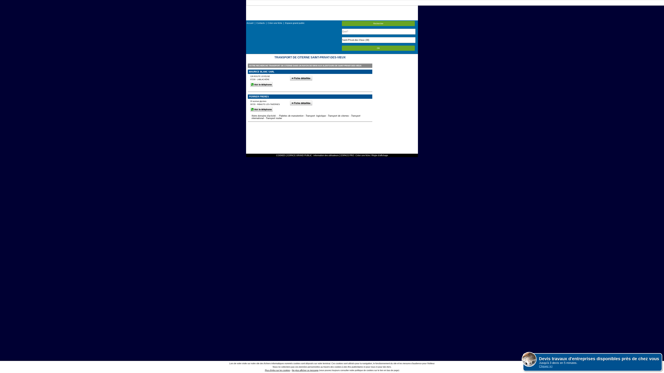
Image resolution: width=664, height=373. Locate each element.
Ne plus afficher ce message (305, 370)
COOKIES (280, 155)
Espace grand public (295, 23)
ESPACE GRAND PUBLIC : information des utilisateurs (313, 155)
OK (378, 48)
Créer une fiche (275, 23)
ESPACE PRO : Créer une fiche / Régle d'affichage (364, 155)
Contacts (260, 23)
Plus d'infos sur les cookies (277, 370)
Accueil (250, 23)
